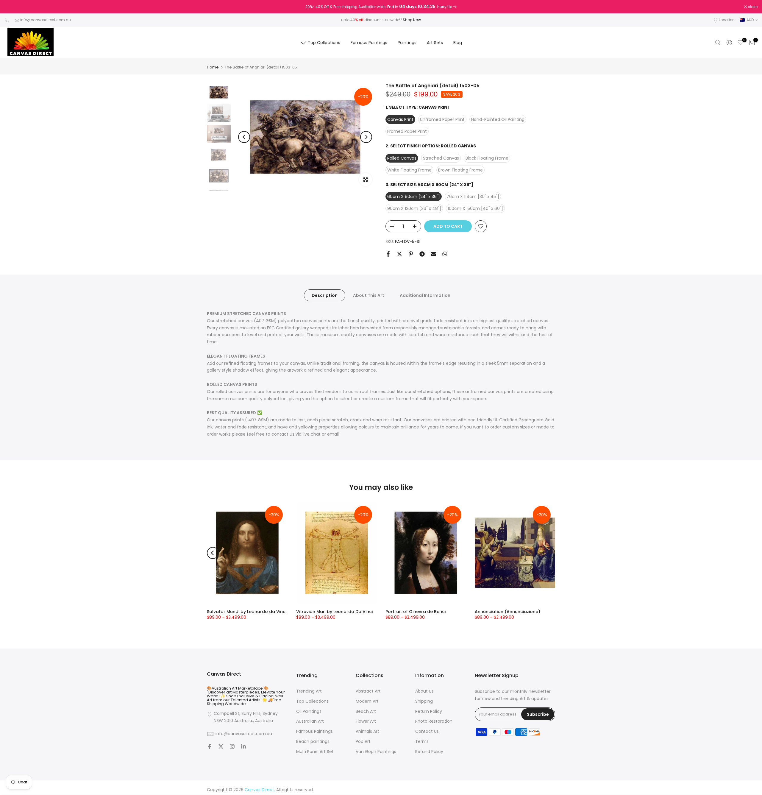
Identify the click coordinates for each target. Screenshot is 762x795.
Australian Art (310, 721)
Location (727, 19)
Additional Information (425, 295)
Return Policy (428, 711)
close (12, 7)
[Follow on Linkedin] (243, 747)
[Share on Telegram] (422, 254)
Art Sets (435, 43)
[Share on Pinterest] (410, 254)
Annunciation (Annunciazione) (507, 612)
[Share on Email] (433, 254)
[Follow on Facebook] (209, 747)
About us (424, 691)
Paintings (407, 43)
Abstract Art (368, 691)
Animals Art (367, 731)
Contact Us (427, 731)
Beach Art (366, 711)
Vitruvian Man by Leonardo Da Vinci (334, 612)
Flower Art (366, 721)
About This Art (368, 295)
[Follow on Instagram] (232, 747)
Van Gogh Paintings (376, 752)
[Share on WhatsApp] (444, 254)
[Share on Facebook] (388, 254)
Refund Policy (429, 752)
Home (213, 67)
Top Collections (324, 43)
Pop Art (363, 741)
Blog (457, 43)
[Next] (366, 137)
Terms (422, 741)
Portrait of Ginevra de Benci (415, 612)
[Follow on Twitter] (221, 747)
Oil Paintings (308, 711)
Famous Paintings (369, 43)
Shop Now (412, 19)
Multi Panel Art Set (315, 752)
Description (325, 295)
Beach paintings (313, 741)
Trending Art (309, 691)
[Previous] (244, 137)
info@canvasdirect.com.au (45, 19)
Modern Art (367, 701)
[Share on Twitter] (399, 254)
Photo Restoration (433, 721)
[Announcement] (381, 6)
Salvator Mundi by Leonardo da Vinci (246, 612)
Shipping (424, 701)
